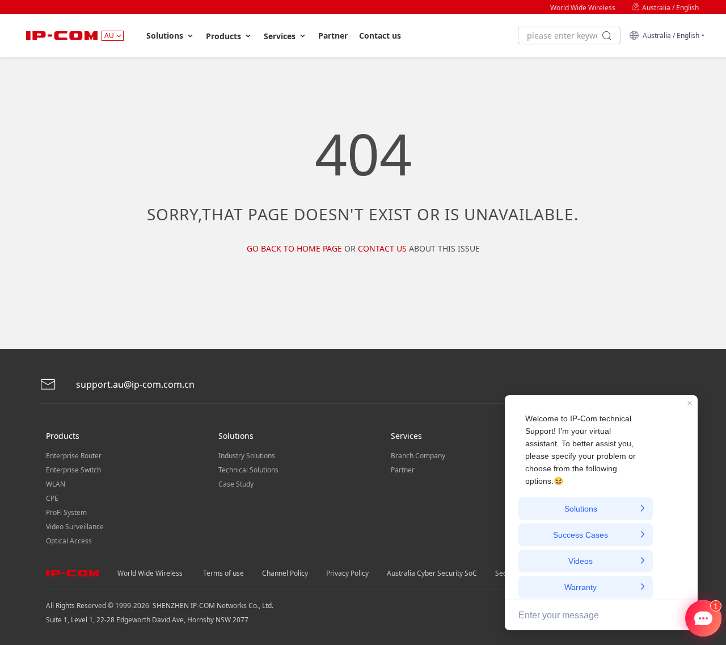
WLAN (55, 484)
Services (281, 36)
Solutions (165, 35)
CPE (52, 498)
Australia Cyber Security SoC (432, 573)
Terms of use (223, 573)
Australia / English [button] (669, 35)
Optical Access (69, 541)
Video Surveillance (75, 526)
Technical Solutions (248, 470)
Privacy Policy (347, 573)
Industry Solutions (246, 455)
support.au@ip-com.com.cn (134, 384)
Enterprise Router (74, 455)
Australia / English (669, 7)
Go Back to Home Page (294, 248)
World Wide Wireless (582, 7)
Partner (333, 35)
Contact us (380, 35)
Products (224, 36)
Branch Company (418, 455)
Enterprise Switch (73, 470)
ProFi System (66, 512)
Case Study (236, 484)
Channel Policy (285, 573)
